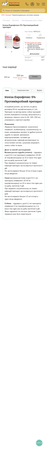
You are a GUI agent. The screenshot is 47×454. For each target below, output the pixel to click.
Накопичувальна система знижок (20, 15)
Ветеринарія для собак (32, 20)
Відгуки (39, 90)
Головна (6, 20)
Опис (7, 90)
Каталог (15, 20)
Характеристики (23, 90)
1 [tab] (12, 52)
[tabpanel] (12, 40)
